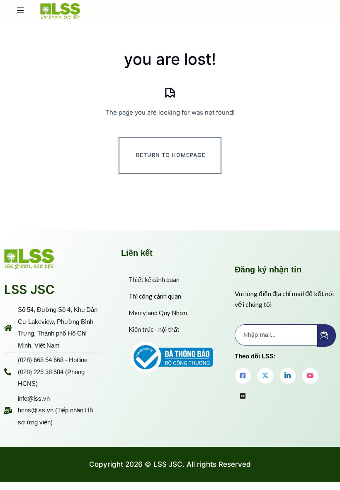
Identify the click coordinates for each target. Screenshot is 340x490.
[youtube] (310, 376)
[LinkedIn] (287, 376)
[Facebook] (243, 376)
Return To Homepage (171, 155)
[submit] (326, 335)
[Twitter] (265, 376)
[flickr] (243, 396)
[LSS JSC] (60, 10)
